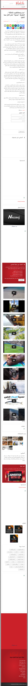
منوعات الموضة (20, 559)
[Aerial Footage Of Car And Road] (14, 333)
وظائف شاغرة (15, 564)
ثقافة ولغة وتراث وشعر (19, 566)
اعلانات (16, 551)
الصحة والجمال (5, 21)
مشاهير (8, 564)
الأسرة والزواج (20, 549)
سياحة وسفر (21, 554)
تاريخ (11, 566)
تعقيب (23, 110)
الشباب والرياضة (20, 561)
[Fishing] (14, 415)
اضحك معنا (10, 551)
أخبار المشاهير (12, 556)
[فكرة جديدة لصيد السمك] (14, 360)
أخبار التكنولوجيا (20, 556)
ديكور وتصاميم (13, 554)
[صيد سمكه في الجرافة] (14, 320)
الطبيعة (22, 551)
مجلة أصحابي (21, 21)
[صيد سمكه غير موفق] (14, 374)
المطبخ (7, 561)
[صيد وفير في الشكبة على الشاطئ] (14, 293)
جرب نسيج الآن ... (14, 645)
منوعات (22, 564)
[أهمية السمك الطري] (14, 401)
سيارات (13, 561)
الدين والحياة (13, 549)
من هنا (21, 280)
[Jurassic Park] (14, 306)
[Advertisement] (14, 179)
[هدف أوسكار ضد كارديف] (14, 347)
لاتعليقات (17, 22)
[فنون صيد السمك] (14, 388)
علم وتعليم (21, 569)
